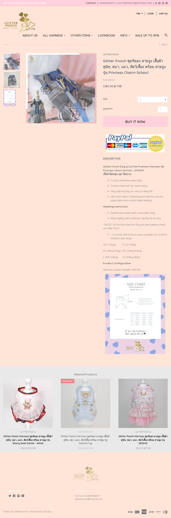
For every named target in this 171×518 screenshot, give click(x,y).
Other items (80, 35)
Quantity (108, 109)
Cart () (163, 13)
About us (30, 35)
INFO (123, 35)
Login (150, 13)
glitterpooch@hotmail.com (135, 3)
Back (165, 44)
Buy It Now (135, 122)
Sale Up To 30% (147, 35)
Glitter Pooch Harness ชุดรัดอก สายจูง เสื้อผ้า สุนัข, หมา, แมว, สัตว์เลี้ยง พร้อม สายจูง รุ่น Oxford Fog (85, 440)
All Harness (53, 35)
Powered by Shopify (41, 511)
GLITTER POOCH (111, 54)
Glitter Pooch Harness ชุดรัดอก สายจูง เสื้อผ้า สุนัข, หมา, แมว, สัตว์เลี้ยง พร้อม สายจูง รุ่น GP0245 (143, 440)
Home (6, 44)
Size (105, 99)
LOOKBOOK (106, 35)
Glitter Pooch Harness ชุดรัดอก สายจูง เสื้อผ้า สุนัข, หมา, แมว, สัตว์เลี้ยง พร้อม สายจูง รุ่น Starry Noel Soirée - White (28, 440)
